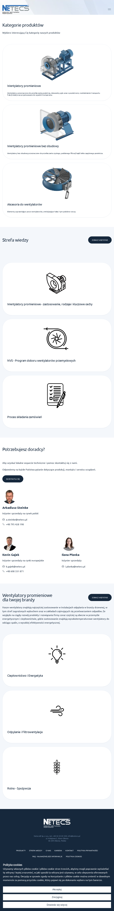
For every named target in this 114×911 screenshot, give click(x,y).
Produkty (21, 850)
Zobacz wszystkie (100, 240)
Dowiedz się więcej (57, 905)
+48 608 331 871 (15, 571)
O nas (48, 850)
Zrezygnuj (57, 897)
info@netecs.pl (74, 836)
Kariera (58, 850)
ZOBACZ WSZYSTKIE (100, 597)
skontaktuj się (13, 479)
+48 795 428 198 (15, 524)
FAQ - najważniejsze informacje (47, 856)
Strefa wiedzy (35, 850)
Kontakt (69, 850)
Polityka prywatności (87, 850)
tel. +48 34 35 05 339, (59, 836)
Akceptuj (57, 889)
